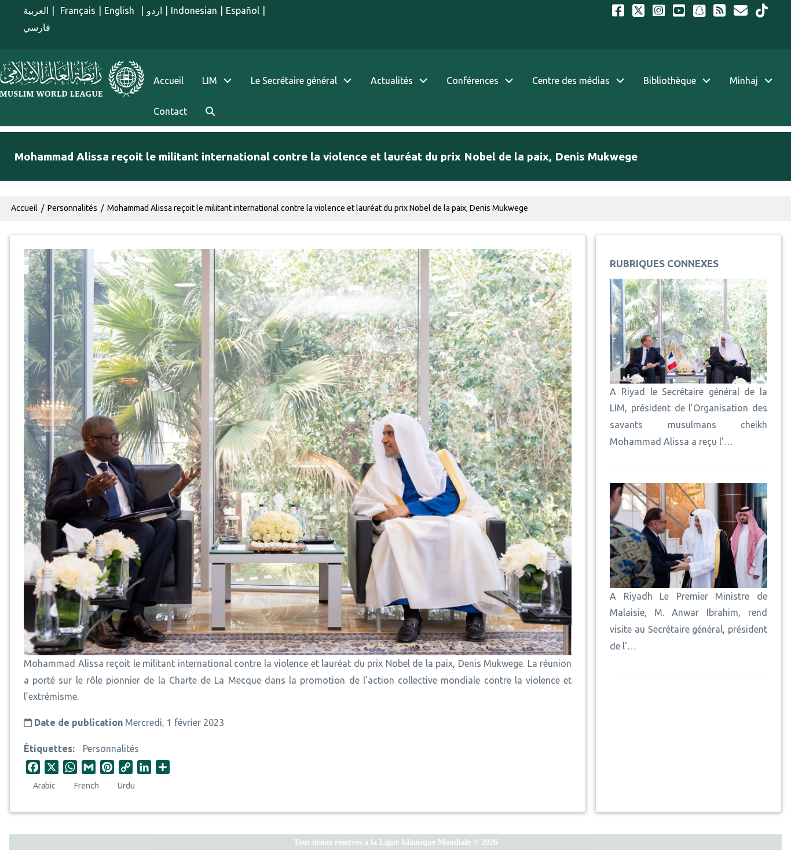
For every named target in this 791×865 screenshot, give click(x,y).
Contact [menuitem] (170, 111)
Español (242, 10)
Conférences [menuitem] (472, 80)
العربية (36, 10)
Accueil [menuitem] (168, 80)
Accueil (24, 208)
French (86, 785)
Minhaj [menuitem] (744, 80)
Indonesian (194, 10)
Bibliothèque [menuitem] (669, 80)
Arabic (44, 785)
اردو (154, 10)
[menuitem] (210, 111)
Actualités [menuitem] (392, 80)
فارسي (36, 27)
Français (76, 10)
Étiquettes (48, 748)
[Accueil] (72, 79)
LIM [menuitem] (209, 80)
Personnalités (111, 748)
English (120, 10)
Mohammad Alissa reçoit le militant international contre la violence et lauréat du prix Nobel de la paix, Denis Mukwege (317, 208)
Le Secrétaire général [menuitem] (294, 80)
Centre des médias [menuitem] (571, 80)
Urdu (126, 785)
